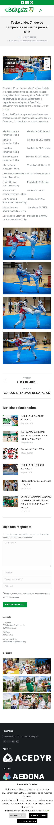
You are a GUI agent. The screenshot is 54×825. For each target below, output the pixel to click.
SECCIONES (10, 63)
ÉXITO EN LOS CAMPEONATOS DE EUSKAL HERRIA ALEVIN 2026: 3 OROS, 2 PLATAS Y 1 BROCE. (36, 502)
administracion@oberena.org (14, 642)
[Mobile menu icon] (47, 10)
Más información (17, 815)
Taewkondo (9, 67)
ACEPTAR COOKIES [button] (38, 815)
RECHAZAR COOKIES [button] (27, 821)
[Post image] (10, 420)
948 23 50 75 (8, 635)
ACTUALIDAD (10, 59)
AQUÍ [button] (47, 811)
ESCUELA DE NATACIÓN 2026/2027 (32, 418)
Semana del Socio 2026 (32, 449)
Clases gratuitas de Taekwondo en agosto (36, 483)
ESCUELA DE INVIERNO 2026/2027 (32, 467)
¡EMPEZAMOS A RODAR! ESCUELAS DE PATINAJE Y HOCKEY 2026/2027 (34, 435)
